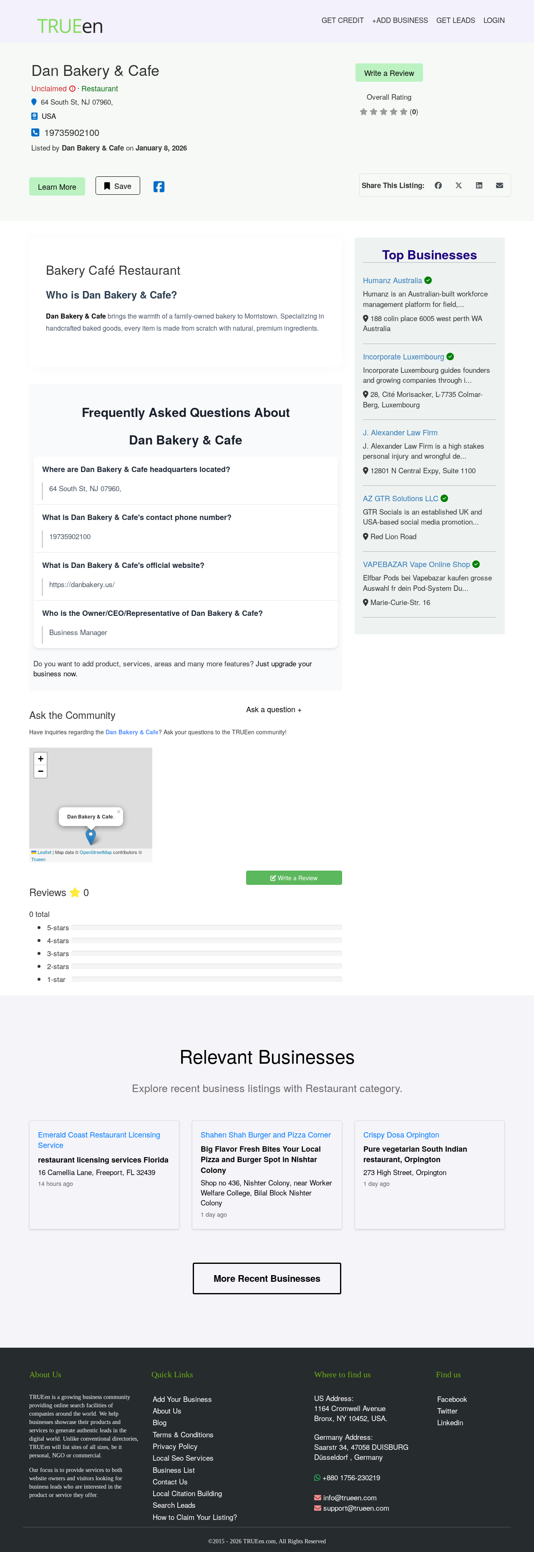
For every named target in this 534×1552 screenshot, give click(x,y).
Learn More (57, 186)
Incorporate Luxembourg (404, 356)
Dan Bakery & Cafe (132, 732)
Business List (174, 1469)
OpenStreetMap (96, 852)
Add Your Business (182, 1399)
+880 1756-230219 (350, 1477)
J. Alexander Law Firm (400, 432)
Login (494, 20)
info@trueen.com (350, 1497)
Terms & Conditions (183, 1434)
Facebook (452, 1399)
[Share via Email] (499, 185)
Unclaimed (52, 88)
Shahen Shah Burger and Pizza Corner (266, 1134)
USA (49, 115)
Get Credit (343, 20)
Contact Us (170, 1481)
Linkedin (450, 1422)
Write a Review (389, 72)
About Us (167, 1410)
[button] (91, 837)
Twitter (447, 1410)
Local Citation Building (187, 1493)
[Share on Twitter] (458, 185)
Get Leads (455, 20)
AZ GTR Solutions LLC (402, 497)
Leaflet (43, 852)
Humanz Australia (393, 279)
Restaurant (99, 88)
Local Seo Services (183, 1457)
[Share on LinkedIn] (478, 185)
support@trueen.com (356, 1507)
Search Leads (174, 1504)
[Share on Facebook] (438, 185)
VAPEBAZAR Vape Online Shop (417, 563)
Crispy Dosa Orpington (401, 1134)
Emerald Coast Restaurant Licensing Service (99, 1139)
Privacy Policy (175, 1446)
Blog (159, 1422)
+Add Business (400, 20)
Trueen (38, 859)
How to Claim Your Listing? (195, 1517)
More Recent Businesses (267, 1278)
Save (120, 185)
